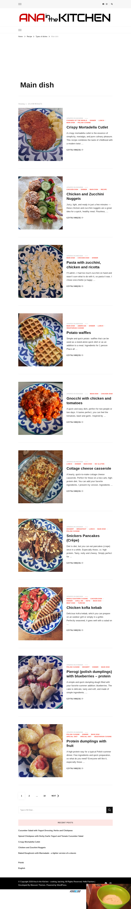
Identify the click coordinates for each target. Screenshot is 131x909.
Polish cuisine (84, 122)
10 (45, 796)
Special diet (85, 736)
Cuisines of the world (77, 120)
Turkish (81, 603)
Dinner (93, 120)
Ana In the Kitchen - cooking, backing (48, 881)
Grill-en (79, 601)
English (21, 868)
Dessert (70, 529)
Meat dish (71, 603)
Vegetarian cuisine (75, 328)
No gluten (99, 464)
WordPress (61, 885)
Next (54, 796)
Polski (21, 862)
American (82, 326)
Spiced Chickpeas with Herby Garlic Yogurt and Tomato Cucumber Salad (50, 836)
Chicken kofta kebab (84, 608)
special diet (72, 736)
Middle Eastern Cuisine (77, 598)
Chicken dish (72, 189)
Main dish (71, 122)
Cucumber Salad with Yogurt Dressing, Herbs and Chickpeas (45, 830)
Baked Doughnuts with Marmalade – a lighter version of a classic (47, 853)
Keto (88, 601)
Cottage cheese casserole (89, 468)
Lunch (101, 120)
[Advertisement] (65, 57)
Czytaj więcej (74, 150)
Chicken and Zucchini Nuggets (32, 847)
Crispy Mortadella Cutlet (87, 127)
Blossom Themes (38, 885)
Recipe (104, 189)
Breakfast (81, 529)
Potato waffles (79, 333)
